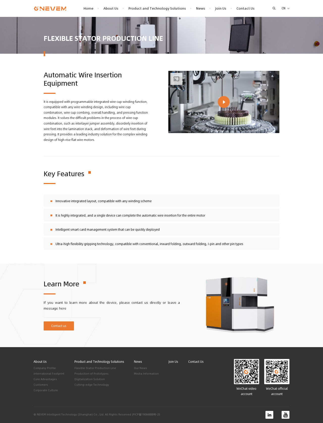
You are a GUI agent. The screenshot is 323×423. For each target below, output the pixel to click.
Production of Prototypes (91, 374)
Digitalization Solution (89, 379)
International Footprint (49, 374)
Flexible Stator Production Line (95, 368)
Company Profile (45, 368)
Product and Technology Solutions (157, 8)
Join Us (220, 8)
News (200, 8)
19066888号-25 (150, 414)
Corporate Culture (46, 390)
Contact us (58, 326)
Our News (140, 368)
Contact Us (245, 8)
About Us (110, 8)
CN (283, 8)
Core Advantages (45, 379)
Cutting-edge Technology (91, 385)
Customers (41, 385)
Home (88, 8)
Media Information (146, 374)
